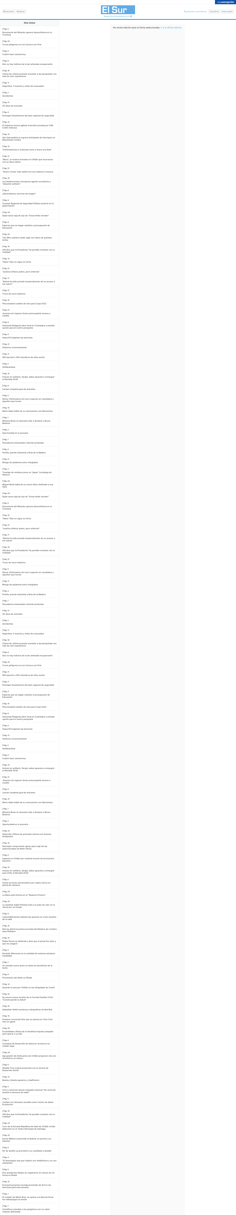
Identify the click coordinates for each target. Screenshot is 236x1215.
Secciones (9, 11)
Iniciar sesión (227, 11)
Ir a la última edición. (171, 27)
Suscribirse (214, 11)
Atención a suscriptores (196, 11)
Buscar (22, 11)
